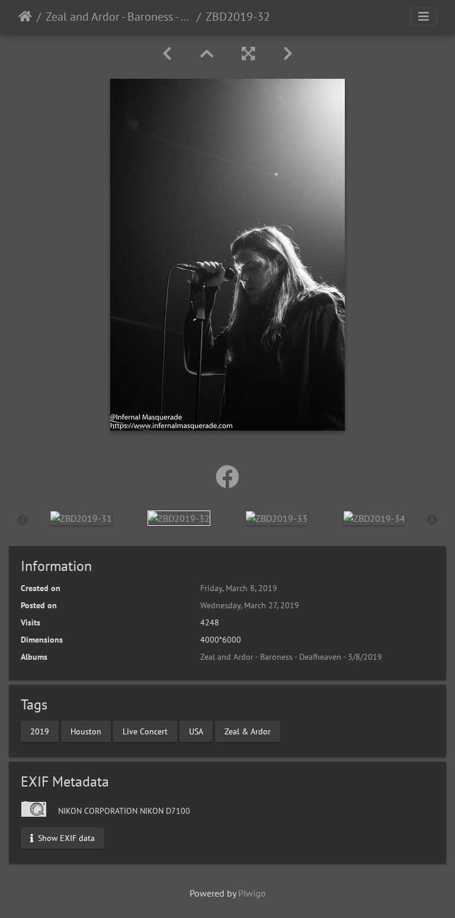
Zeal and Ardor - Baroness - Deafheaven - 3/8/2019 (119, 16)
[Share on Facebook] (227, 476)
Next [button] (432, 521)
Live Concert (145, 731)
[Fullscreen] (248, 53)
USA (196, 731)
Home (25, 16)
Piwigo (252, 893)
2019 (39, 731)
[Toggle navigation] (424, 16)
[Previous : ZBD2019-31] (167, 53)
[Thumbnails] (207, 53)
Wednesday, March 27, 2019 (249, 605)
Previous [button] (23, 521)
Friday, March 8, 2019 (238, 588)
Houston (86, 731)
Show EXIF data (65, 837)
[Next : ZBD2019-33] (288, 53)
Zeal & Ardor (248, 731)
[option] (81, 517)
